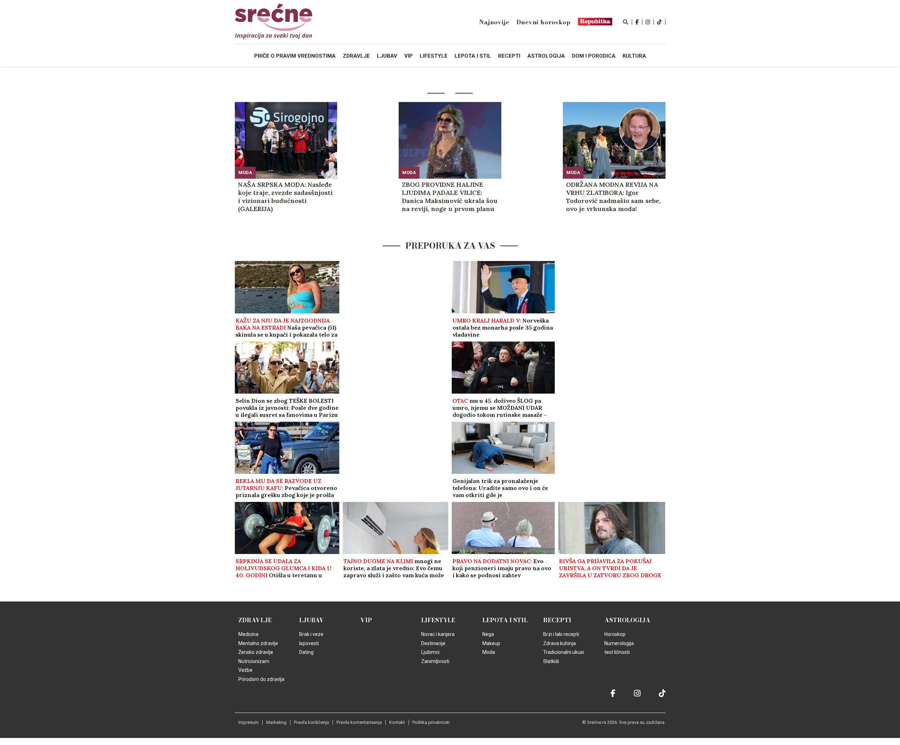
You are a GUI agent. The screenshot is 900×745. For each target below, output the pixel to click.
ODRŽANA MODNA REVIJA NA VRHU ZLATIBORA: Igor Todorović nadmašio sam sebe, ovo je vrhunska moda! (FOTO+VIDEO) (613, 196)
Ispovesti (309, 643)
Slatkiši (551, 661)
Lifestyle (438, 620)
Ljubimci (430, 652)
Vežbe (245, 670)
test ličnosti (617, 652)
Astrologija (627, 620)
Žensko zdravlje (255, 652)
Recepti (557, 620)
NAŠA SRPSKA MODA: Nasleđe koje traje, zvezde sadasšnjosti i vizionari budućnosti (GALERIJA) (285, 196)
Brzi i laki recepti (561, 634)
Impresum (248, 722)
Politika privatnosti (431, 722)
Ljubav (311, 620)
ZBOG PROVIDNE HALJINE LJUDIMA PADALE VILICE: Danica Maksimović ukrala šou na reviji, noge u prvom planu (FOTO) (449, 196)
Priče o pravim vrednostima (295, 56)
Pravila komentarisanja (359, 722)
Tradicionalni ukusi (563, 652)
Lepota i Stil (505, 620)
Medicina (248, 634)
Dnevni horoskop (543, 22)
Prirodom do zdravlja (261, 679)
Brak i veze (311, 634)
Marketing (276, 722)
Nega (488, 634)
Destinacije (433, 643)
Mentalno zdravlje (258, 643)
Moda (245, 172)
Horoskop (614, 634)
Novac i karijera (438, 634)
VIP (366, 620)
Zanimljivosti (435, 661)
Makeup (491, 643)
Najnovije (494, 22)
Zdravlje (255, 620)
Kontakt (397, 722)
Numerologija (619, 643)
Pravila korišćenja (311, 722)
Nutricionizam (253, 661)
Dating (306, 652)
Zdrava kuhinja (559, 643)
